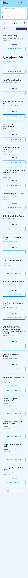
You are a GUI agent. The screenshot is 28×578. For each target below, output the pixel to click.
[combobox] (15, 9)
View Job (14, 44)
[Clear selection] (25, 17)
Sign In (20, 2)
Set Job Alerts (20, 29)
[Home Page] (5, 3)
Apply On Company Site (14, 48)
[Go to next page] (23, 491)
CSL (5, 61)
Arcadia (6, 82)
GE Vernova (6, 105)
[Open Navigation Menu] (25, 2)
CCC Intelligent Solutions (10, 38)
